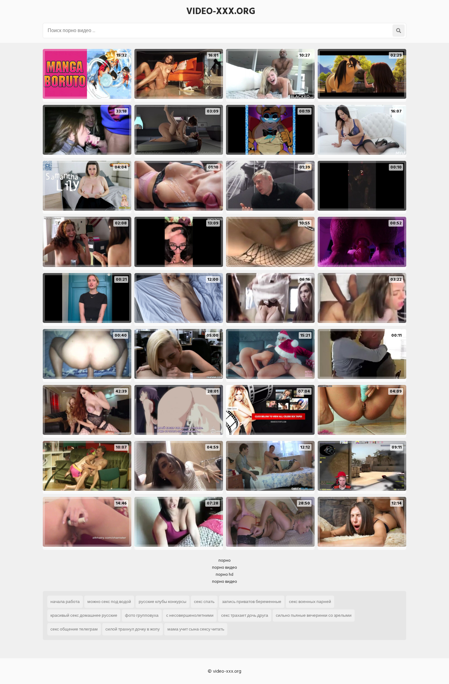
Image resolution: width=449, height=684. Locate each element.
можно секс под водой (109, 601)
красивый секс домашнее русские (83, 615)
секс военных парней (310, 601)
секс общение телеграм (74, 629)
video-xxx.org (220, 11)
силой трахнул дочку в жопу (132, 629)
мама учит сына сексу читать (195, 629)
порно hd (224, 574)
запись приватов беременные (251, 601)
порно (224, 560)
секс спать (204, 601)
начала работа (65, 601)
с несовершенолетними (190, 615)
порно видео (224, 567)
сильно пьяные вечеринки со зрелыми (314, 615)
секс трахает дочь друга (244, 615)
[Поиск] (398, 30)
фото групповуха (142, 615)
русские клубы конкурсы (162, 601)
